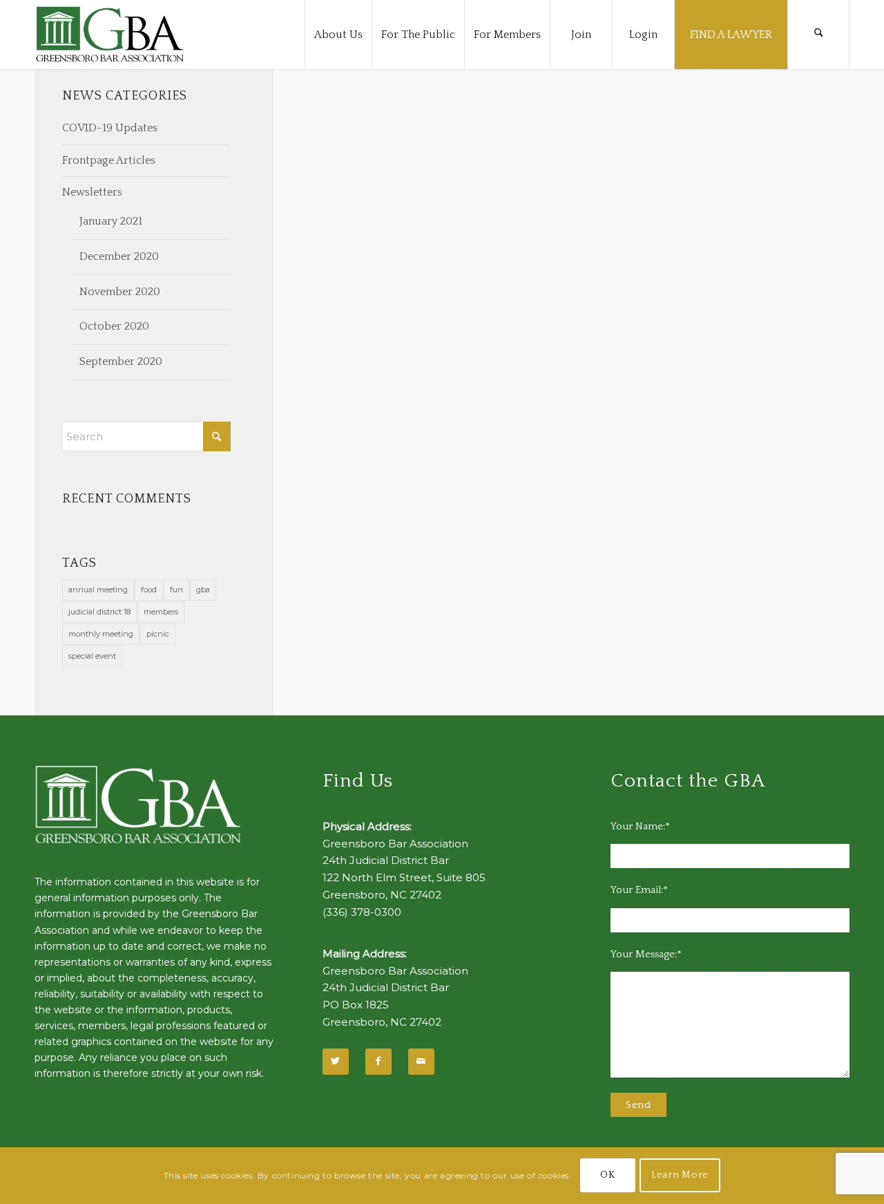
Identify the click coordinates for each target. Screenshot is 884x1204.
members (161, 612)
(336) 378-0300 (362, 912)
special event (92, 656)
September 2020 (120, 361)
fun (176, 589)
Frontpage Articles (108, 160)
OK (607, 1175)
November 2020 (119, 291)
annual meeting (98, 589)
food (149, 589)
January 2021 (110, 221)
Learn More (680, 1175)
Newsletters (92, 192)
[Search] (818, 34)
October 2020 (114, 326)
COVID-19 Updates (109, 128)
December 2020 (119, 256)
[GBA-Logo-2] (110, 34)
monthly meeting (100, 634)
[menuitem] (338, 34)
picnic (157, 634)
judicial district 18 (99, 612)
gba (203, 589)
